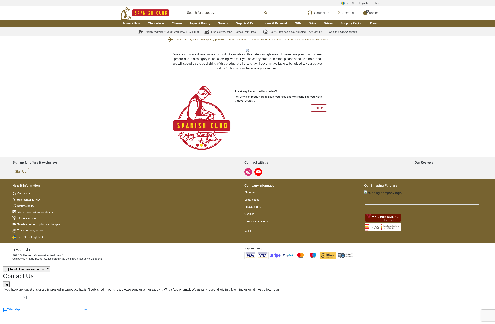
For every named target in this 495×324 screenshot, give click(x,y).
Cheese (177, 23)
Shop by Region (351, 23)
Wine (312, 23)
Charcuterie (156, 23)
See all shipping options (343, 31)
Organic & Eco (245, 23)
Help (376, 3)
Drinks (328, 23)
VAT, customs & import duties (35, 211)
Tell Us (318, 108)
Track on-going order (30, 230)
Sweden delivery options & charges (38, 224)
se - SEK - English (29, 237)
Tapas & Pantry (200, 23)
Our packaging (27, 217)
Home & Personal (275, 23)
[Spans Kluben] (131, 13)
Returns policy (25, 205)
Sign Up (20, 171)
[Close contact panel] (6, 284)
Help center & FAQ (28, 199)
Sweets (223, 23)
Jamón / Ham (131, 23)
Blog (373, 23)
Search (230, 12)
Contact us (24, 193)
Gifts (298, 23)
